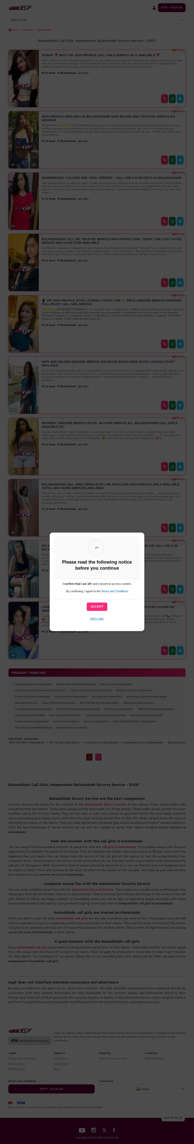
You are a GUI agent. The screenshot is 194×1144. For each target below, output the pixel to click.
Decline (97, 619)
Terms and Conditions (114, 591)
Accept (97, 606)
